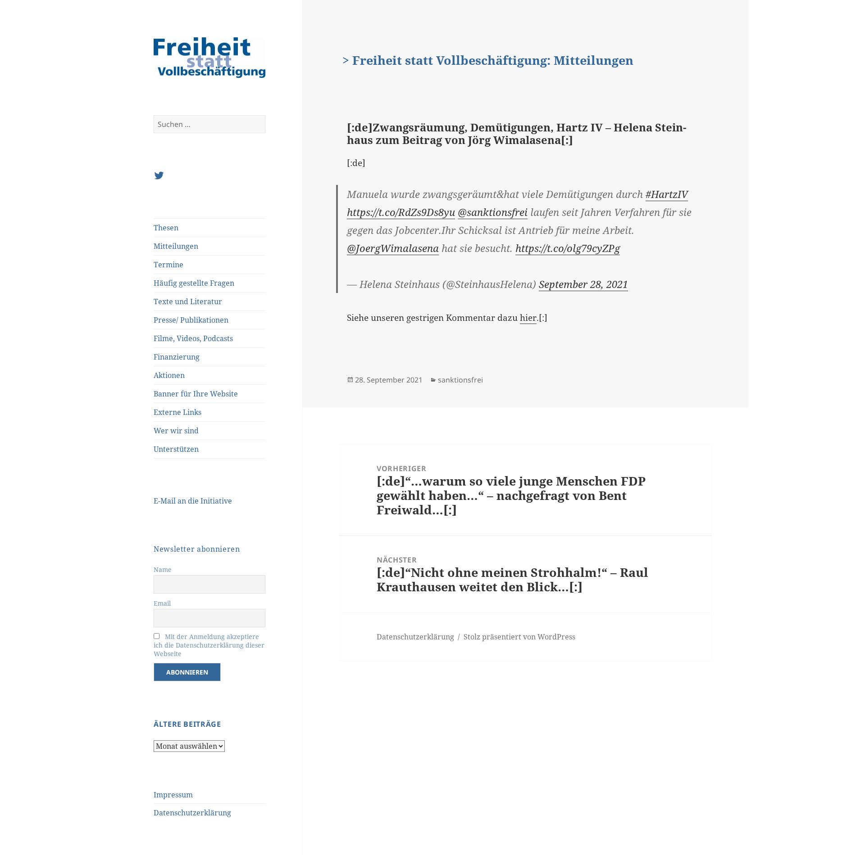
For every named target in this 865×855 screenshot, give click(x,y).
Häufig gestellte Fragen (194, 283)
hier (528, 318)
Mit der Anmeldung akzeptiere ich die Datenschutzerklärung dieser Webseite (209, 645)
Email (162, 603)
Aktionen (169, 375)
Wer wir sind (176, 431)
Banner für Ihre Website (196, 394)
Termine (168, 265)
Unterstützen (176, 449)
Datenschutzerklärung (192, 813)
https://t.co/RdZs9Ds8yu (401, 212)
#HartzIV (667, 194)
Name (163, 569)
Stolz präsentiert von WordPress (519, 637)
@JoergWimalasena (393, 248)
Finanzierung (177, 357)
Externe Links (177, 412)
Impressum (173, 795)
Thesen (166, 228)
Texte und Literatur (188, 301)
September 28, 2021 (583, 284)
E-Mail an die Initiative (193, 501)
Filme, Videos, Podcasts (193, 338)
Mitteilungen (176, 246)
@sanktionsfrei (493, 212)
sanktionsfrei (460, 380)
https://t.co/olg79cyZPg (567, 248)
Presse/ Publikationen (191, 320)
